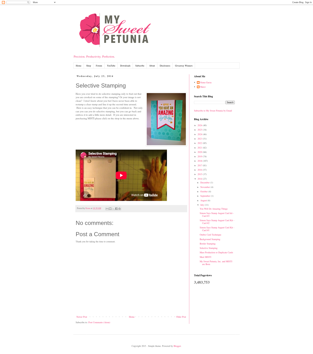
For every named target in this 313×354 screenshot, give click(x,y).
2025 (200, 129)
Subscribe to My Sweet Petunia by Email (213, 110)
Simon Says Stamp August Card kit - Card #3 (217, 214)
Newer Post (81, 316)
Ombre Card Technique (210, 234)
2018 (200, 160)
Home (78, 65)
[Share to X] (113, 208)
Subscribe (139, 65)
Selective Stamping (208, 248)
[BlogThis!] (110, 208)
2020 (200, 152)
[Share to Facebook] (116, 208)
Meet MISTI (205, 256)
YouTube (111, 65)
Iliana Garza (205, 82)
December (205, 182)
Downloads (125, 65)
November (205, 187)
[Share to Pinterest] (119, 208)
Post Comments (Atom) (99, 322)
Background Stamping (210, 239)
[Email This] (107, 208)
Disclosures (165, 65)
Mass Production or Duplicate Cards (216, 252)
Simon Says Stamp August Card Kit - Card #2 (217, 222)
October (204, 191)
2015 (200, 174)
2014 (200, 178)
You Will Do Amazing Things (214, 208)
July (202, 204)
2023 (200, 138)
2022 (200, 143)
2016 (200, 169)
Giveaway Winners (184, 65)
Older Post (181, 316)
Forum (99, 65)
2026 (200, 125)
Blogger (177, 345)
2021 (200, 147)
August (204, 200)
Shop (88, 65)
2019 (200, 156)
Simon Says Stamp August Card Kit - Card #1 (217, 229)
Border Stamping (208, 243)
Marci (203, 87)
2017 (200, 165)
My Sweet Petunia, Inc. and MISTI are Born (216, 263)
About (152, 65)
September (205, 195)
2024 (200, 134)
